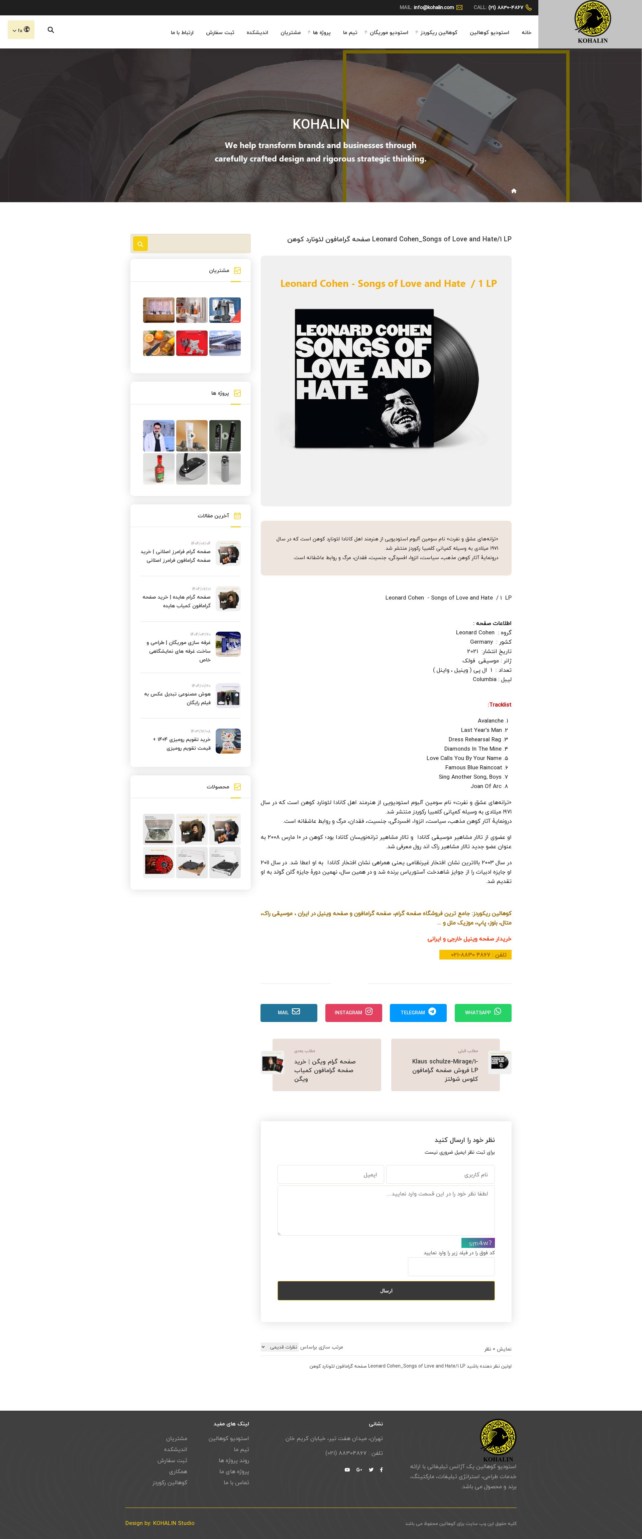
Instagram (348, 1013)
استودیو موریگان (389, 32)
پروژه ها (322, 32)
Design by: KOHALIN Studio (160, 1523)
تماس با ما (236, 1482)
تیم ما (350, 32)
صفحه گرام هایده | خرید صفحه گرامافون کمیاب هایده (176, 601)
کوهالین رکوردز (169, 1482)
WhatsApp (478, 1013)
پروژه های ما (234, 1471)
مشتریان (291, 32)
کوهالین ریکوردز (439, 32)
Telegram (413, 1013)
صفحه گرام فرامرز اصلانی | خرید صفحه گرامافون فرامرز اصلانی (176, 555)
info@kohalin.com (434, 7)
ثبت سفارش (220, 32)
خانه (527, 32)
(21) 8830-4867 (506, 7)
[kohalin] (592, 20)
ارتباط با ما (182, 32)
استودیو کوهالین (489, 32)
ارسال (386, 1290)
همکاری (178, 1471)
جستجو (140, 243)
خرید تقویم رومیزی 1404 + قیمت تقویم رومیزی (182, 743)
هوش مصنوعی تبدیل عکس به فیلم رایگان (177, 698)
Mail (283, 1013)
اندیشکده (257, 32)
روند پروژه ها (234, 1460)
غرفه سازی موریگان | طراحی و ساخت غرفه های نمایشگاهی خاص (178, 651)
